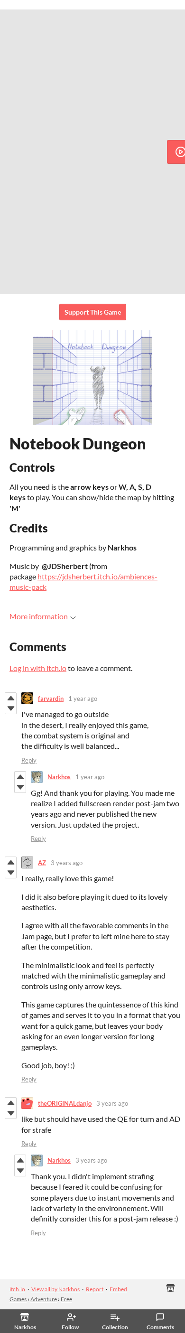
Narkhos (59, 777)
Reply (29, 760)
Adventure (43, 1299)
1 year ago (82, 698)
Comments (160, 1327)
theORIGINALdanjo (65, 1103)
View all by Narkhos (55, 1289)
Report (94, 1289)
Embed (118, 1289)
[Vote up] (10, 698)
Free (66, 1299)
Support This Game (93, 312)
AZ (42, 863)
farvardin (51, 698)
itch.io (17, 1289)
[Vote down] (10, 708)
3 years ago (67, 863)
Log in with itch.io (37, 667)
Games (18, 1299)
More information (38, 616)
